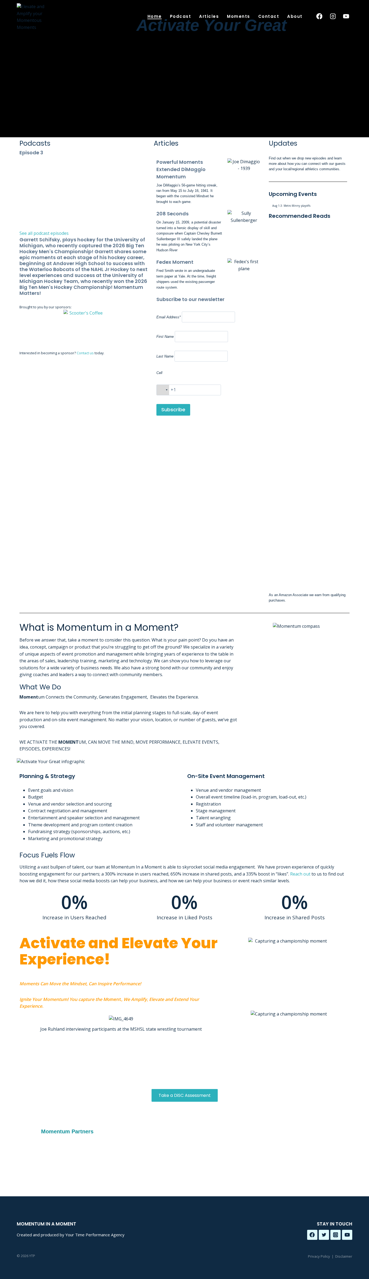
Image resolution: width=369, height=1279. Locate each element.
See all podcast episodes (44, 233)
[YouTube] (346, 16)
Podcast (180, 16)
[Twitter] (324, 1235)
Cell (159, 373)
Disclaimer (343, 1256)
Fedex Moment (174, 262)
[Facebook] (319, 16)
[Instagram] (333, 16)
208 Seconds (172, 213)
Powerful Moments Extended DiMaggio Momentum (181, 169)
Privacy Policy (319, 1256)
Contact (268, 16)
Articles (209, 16)
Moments (238, 16)
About (295, 16)
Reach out (300, 874)
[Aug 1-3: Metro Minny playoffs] (309, 205)
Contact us (85, 352)
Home (154, 16)
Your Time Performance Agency (95, 1234)
